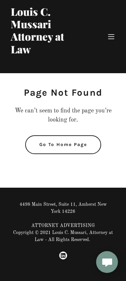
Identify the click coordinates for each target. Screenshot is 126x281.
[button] (111, 36)
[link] (46, 64)
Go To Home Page (63, 144)
